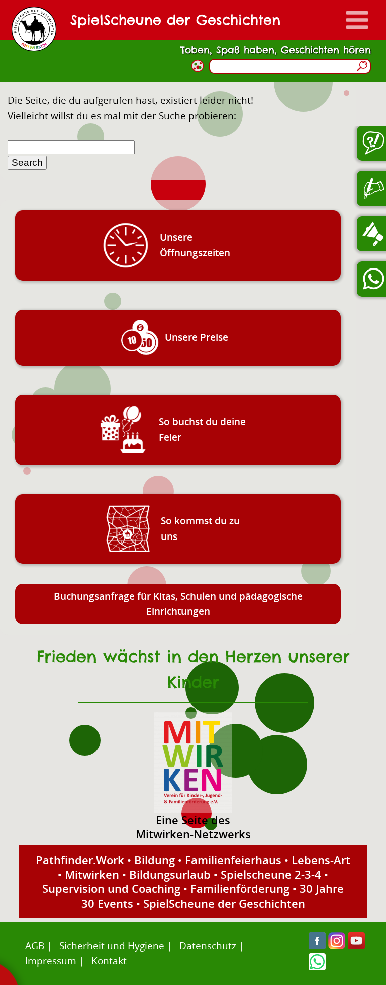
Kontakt (109, 960)
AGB (34, 945)
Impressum (50, 960)
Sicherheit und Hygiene (111, 945)
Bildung (154, 859)
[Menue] (357, 20)
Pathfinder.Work (80, 859)
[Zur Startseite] (34, 29)
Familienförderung (240, 888)
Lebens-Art (321, 859)
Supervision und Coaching (111, 888)
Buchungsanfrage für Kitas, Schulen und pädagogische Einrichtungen (178, 603)
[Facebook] (317, 945)
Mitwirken (92, 874)
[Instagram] (336, 945)
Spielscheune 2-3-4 (271, 874)
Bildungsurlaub (170, 874)
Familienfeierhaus (233, 859)
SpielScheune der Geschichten (224, 903)
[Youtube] (356, 945)
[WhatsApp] (317, 966)
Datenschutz (207, 945)
